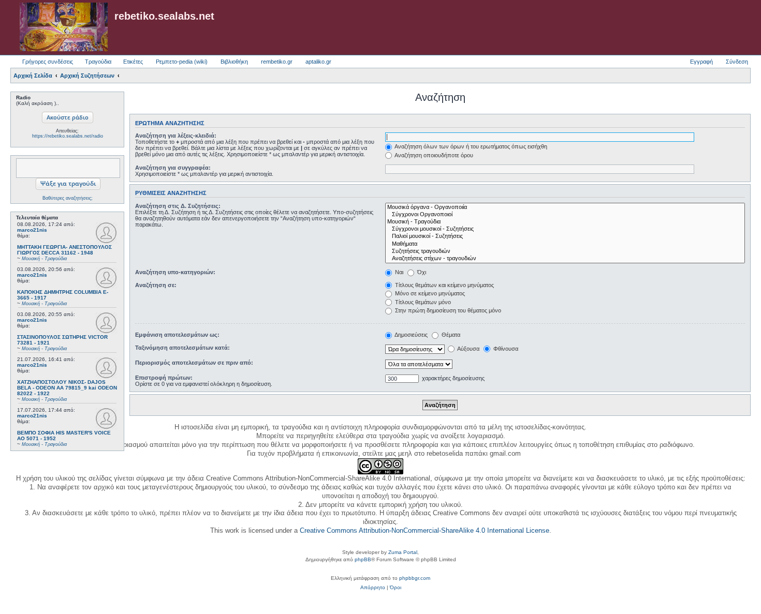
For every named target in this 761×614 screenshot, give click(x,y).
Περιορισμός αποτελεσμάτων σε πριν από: (194, 363)
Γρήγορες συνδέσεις (47, 61)
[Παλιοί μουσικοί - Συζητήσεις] (565, 236)
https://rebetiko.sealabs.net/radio (67, 136)
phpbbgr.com (414, 578)
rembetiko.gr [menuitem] (276, 61)
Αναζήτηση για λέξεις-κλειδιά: (175, 135)
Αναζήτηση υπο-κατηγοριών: (175, 272)
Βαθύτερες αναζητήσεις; (67, 198)
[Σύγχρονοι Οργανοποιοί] (565, 214)
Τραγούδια (98, 61)
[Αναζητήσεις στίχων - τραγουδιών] (565, 258)
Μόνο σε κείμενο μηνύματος (429, 293)
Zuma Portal (402, 552)
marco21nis (32, 230)
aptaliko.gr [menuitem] (318, 61)
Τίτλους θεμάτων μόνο (422, 302)
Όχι (421, 272)
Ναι (398, 272)
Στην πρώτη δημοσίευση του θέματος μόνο (447, 310)
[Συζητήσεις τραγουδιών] (565, 251)
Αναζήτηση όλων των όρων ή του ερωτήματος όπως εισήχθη (470, 146)
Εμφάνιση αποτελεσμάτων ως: (177, 335)
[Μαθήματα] (565, 244)
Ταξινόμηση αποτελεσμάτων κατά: (182, 348)
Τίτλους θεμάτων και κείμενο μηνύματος (443, 285)
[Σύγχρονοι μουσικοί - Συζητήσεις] (565, 229)
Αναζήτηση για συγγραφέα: (173, 167)
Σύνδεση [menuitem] (737, 61)
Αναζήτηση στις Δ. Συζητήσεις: (178, 206)
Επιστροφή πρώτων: (164, 378)
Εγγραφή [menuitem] (701, 61)
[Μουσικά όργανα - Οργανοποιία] (565, 207)
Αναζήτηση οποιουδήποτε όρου (433, 155)
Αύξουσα (467, 349)
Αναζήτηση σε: (156, 285)
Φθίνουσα (505, 349)
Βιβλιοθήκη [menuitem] (234, 61)
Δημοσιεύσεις (410, 335)
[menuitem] (372, 587)
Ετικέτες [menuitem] (133, 61)
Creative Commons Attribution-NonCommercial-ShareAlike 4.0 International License (424, 530)
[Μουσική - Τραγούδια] (565, 222)
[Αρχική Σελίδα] (63, 27)
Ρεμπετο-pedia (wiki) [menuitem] (182, 61)
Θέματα (450, 335)
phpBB (363, 559)
